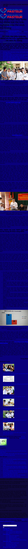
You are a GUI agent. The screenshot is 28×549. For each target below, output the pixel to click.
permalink (22, 438)
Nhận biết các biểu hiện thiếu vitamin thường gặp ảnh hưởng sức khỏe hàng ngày (14, 463)
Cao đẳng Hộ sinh (11, 537)
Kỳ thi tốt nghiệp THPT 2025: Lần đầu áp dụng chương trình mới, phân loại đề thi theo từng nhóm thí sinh (15, 472)
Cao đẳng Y (6, 534)
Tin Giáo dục (7, 541)
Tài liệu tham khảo (11, 545)
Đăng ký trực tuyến (9, 42)
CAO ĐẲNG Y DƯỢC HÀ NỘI (12, 520)
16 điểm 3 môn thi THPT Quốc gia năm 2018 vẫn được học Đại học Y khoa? (15, 55)
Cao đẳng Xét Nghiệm (12, 30)
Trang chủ (6, 528)
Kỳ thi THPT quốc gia (4, 15)
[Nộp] (3, 527)
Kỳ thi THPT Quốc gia (13, 102)
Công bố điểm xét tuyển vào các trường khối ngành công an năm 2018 (13, 454)
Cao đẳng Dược (17, 135)
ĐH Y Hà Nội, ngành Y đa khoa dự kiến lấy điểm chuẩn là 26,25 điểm (15, 58)
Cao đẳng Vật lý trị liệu (13, 33)
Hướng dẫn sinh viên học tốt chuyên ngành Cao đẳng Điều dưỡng (14, 475)
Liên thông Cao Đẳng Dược (14, 531)
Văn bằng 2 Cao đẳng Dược (14, 28)
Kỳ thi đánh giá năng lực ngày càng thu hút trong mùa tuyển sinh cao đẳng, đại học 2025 (15, 468)
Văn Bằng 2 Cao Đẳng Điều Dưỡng (16, 35)
